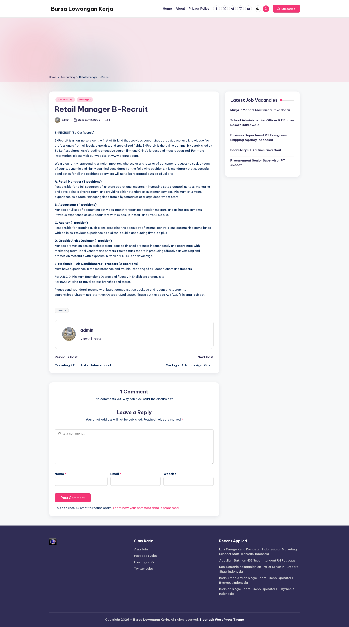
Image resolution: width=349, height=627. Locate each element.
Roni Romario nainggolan (237, 567)
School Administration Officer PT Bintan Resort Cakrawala (262, 122)
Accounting (65, 99)
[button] (286, 9)
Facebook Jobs (145, 556)
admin (86, 330)
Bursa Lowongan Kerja (82, 8)
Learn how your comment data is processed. (146, 508)
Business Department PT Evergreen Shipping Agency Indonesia (258, 137)
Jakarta (61, 310)
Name (60, 474)
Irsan (223, 589)
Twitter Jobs (143, 569)
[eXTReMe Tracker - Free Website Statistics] (53, 542)
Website (169, 474)
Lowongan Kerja (146, 562)
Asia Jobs (141, 549)
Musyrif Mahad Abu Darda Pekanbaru (260, 110)
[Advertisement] (174, 47)
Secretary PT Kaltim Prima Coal (255, 150)
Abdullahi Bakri (230, 560)
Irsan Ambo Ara (231, 578)
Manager (85, 99)
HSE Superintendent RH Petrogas (271, 560)
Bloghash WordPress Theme (221, 620)
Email (115, 474)
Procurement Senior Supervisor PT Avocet (257, 162)
